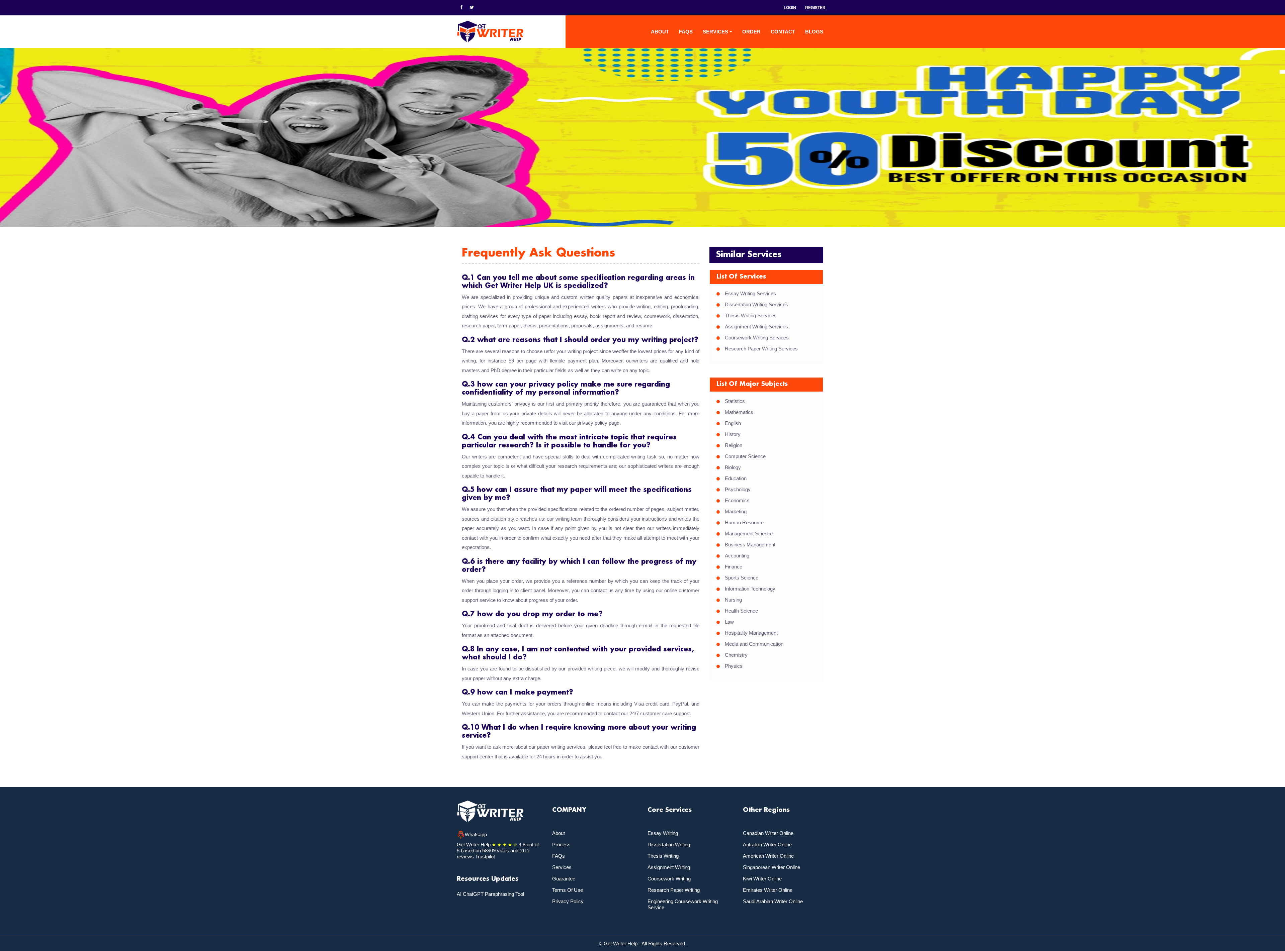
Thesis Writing (663, 856)
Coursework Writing (669, 878)
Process (561, 844)
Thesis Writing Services (751, 315)
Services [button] (715, 31)
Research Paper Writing (674, 890)
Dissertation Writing (669, 844)
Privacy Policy (568, 901)
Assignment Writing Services (756, 326)
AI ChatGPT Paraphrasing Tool (490, 894)
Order (751, 31)
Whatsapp (476, 834)
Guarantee (563, 878)
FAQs (686, 31)
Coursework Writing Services (757, 337)
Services (562, 867)
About (660, 31)
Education (736, 478)
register (815, 7)
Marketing (736, 511)
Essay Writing (663, 833)
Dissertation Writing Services (756, 304)
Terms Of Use (567, 890)
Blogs (814, 31)
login (790, 7)
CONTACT (783, 31)
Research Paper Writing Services (761, 348)
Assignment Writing (669, 867)
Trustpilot (485, 856)
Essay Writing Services (750, 293)
